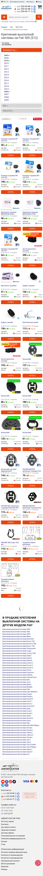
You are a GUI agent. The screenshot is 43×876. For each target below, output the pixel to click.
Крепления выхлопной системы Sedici (16, 716)
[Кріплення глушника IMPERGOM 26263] (11, 203)
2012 (6, 69)
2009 (6, 100)
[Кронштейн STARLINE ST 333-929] (11, 423)
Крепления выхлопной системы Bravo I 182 (18, 646)
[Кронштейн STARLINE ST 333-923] (32, 386)
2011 (6, 66)
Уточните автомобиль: (7, 44)
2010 (6, 63)
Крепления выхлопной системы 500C (16, 629)
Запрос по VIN (29, 797)
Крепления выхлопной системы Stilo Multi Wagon (20, 725)
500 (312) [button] (7, 111)
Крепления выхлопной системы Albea (16, 636)
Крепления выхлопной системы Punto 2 (17, 704)
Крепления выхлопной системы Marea (16, 684)
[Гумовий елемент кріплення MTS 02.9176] (32, 533)
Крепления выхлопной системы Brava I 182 (18, 641)
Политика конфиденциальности (13, 839)
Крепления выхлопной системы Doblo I (16, 656)
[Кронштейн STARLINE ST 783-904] (32, 423)
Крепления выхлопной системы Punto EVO (18, 706)
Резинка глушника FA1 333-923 (31, 140)
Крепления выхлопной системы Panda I (17, 694)
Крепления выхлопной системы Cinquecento (19, 648)
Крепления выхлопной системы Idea (16, 680)
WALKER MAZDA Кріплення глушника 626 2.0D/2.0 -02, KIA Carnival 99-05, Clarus (32, 507)
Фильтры (38, 119)
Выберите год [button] (9, 50)
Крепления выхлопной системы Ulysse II (17, 752)
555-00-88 (24, 6)
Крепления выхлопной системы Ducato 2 (17, 663)
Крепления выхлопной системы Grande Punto (19, 677)
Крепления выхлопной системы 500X (16, 634)
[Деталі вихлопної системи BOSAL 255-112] (32, 240)
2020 (6, 58)
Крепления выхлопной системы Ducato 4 (17, 668)
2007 (6, 94)
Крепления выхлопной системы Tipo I (16, 740)
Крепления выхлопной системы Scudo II (17, 713)
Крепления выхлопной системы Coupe (16, 651)
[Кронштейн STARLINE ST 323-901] (32, 350)
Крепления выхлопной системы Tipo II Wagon (19, 747)
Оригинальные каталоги (10, 861)
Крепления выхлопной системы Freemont (18, 672)
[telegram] (3, 785)
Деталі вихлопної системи (29, 250)
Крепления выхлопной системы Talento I (17, 732)
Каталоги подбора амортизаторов (14, 852)
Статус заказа (8, 821)
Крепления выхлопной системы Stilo (16, 723)
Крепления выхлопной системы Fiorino (16, 670)
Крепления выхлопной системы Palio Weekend (19, 692)
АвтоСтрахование (8, 864)
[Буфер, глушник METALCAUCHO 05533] (11, 313)
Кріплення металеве (30, 322)
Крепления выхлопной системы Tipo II (16, 742)
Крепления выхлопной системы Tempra (17, 737)
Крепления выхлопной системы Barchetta (18, 639)
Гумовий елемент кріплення (29, 543)
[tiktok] (14, 781)
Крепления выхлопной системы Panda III (17, 699)
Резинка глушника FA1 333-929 (31, 176)
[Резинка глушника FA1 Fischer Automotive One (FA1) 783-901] (11, 240)
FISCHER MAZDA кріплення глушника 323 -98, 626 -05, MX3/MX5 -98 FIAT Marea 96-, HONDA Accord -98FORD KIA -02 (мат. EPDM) (32, 470)
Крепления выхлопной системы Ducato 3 (17, 665)
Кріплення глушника (8, 286)
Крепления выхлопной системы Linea (16, 682)
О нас (3, 844)
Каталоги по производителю (12, 855)
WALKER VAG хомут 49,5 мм (10, 543)
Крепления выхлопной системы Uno (15, 754)
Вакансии (4, 866)
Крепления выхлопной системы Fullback (17, 675)
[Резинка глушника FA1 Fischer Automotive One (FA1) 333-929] (32, 166)
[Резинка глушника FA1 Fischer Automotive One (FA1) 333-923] (32, 130)
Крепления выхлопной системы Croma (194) (19, 653)
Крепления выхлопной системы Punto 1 (17, 701)
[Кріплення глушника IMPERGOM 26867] (11, 276)
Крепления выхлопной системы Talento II (17, 735)
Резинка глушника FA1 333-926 (9, 176)
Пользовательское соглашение (13, 836)
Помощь (4, 869)
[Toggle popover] (38, 863)
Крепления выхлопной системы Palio (16, 689)
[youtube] (3, 781)
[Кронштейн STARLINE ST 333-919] (11, 386)
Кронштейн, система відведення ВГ (8, 470)
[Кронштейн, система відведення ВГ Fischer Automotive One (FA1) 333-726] (11, 460)
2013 (6, 72)
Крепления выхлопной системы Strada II (17, 730)
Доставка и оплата (17, 2)
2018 (6, 86)
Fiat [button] (5, 106)
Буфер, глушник (29, 286)
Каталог (4, 841)
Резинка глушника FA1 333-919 (9, 140)
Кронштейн (27, 359)
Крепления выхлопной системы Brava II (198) (19, 644)
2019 (6, 89)
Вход (39, 2)
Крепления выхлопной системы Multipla (17, 687)
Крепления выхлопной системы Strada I (17, 728)
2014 (6, 75)
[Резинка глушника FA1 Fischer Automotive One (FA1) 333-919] (11, 130)
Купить (11, 155)
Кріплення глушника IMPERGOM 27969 (30, 213)
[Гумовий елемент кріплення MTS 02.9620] (11, 570)
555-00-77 (24, 11)
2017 (6, 83)
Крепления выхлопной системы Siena (16, 720)
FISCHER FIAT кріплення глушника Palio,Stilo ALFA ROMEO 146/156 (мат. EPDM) (10, 507)
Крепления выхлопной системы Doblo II (17, 658)
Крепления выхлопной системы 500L (16, 632)
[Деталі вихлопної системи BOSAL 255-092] (11, 350)
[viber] (6, 785)
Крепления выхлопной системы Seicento (17, 718)
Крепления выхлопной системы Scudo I (17, 711)
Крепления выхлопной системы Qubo (16, 708)
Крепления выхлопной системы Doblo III (17, 660)
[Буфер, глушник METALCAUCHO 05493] (32, 276)
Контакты (30, 2)
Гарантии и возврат (8, 830)
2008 (6, 97)
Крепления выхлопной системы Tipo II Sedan (19, 744)
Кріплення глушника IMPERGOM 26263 (8, 213)
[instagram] (10, 781)
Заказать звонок (29, 794)
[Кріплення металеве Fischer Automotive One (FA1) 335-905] (32, 313)
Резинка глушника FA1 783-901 (9, 250)
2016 (6, 80)
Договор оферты (7, 833)
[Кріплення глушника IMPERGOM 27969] (32, 203)
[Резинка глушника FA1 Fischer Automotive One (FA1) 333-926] (11, 166)
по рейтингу (6, 119)
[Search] (39, 17)
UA (4, 2)
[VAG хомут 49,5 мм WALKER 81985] (11, 533)
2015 (6, 77)
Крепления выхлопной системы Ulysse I (17, 749)
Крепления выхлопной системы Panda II (17, 696)
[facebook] (6, 781)
